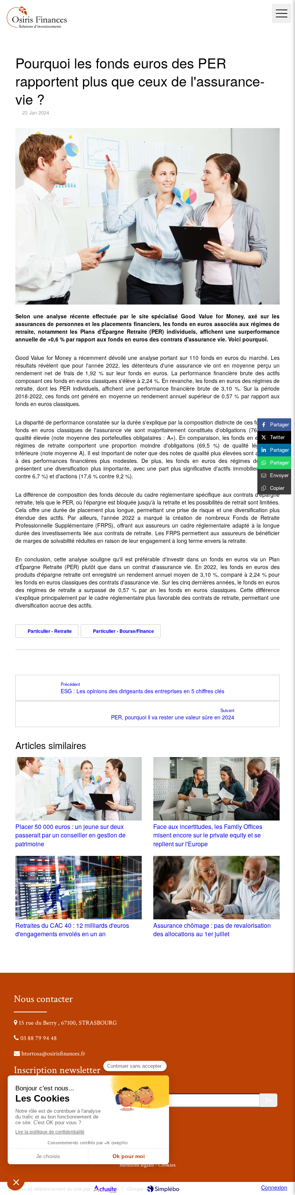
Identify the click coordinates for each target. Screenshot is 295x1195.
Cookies (167, 1165)
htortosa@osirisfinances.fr (53, 1054)
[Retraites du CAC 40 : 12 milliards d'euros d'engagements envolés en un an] (78, 887)
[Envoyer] (268, 1100)
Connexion (274, 1187)
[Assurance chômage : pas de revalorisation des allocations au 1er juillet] (216, 887)
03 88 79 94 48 (38, 1038)
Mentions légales (136, 1165)
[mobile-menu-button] (281, 13)
